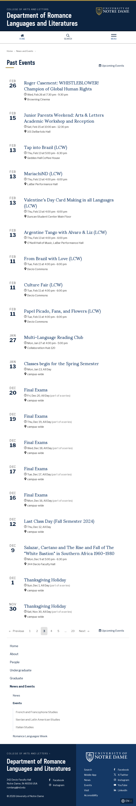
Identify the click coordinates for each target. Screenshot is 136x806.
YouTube (122, 785)
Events (17, 703)
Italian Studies (25, 727)
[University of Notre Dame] (106, 757)
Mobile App (90, 774)
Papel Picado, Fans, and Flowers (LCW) (62, 311)
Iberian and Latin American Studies (38, 719)
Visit (86, 790)
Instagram (58, 785)
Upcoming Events (112, 65)
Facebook (58, 780)
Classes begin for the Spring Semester (61, 363)
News (16, 695)
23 (72, 631)
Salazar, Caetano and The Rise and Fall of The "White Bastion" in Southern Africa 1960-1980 (69, 550)
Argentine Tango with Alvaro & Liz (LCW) (65, 232)
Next (82, 631)
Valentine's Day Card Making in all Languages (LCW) (69, 202)
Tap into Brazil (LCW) (45, 147)
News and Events (24, 51)
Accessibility (91, 795)
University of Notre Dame (112, 11)
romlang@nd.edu (16, 787)
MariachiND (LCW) (43, 173)
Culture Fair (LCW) (43, 284)
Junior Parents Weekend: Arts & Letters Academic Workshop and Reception (64, 118)
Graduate (16, 678)
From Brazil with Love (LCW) (53, 258)
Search (68, 39)
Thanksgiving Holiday (45, 579)
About (14, 654)
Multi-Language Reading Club (53, 337)
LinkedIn (122, 790)
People (15, 662)
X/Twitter (122, 774)
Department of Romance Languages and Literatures (42, 19)
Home (22, 39)
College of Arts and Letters (27, 753)
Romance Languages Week (30, 736)
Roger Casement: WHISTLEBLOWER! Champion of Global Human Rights (61, 85)
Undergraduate (21, 670)
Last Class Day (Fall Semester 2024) (59, 521)
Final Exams (35, 389)
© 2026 (11, 796)
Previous (18, 631)
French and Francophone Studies (37, 712)
